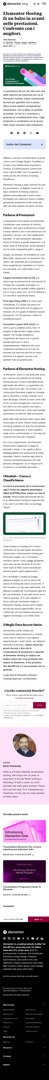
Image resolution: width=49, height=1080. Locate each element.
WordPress (32, 43)
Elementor (9, 43)
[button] (44, 3)
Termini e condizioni (22, 715)
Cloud (26, 161)
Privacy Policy (26, 990)
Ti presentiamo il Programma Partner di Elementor (22, 888)
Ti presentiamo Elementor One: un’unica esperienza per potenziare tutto (22, 848)
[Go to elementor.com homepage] (12, 3)
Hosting (17, 43)
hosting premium (11, 453)
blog (25, 3)
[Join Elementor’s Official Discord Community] (18, 938)
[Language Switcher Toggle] (38, 3)
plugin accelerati (35, 560)
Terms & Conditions (10, 990)
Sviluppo (24, 43)
